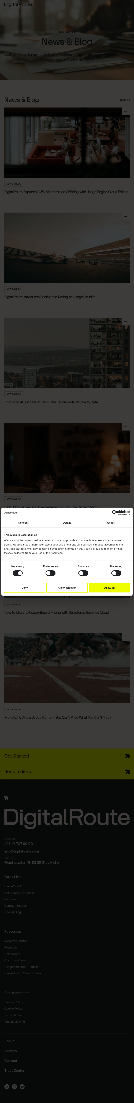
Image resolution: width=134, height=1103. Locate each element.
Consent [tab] (23, 522)
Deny (24, 587)
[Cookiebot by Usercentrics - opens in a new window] (114, 512)
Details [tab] (67, 522)
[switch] (50, 573)
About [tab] (111, 522)
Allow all (109, 587)
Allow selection (67, 587)
